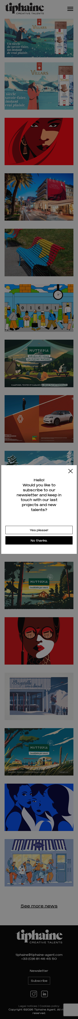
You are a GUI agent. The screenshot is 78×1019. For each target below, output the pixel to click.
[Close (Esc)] (70, 471)
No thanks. (39, 540)
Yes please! (39, 530)
